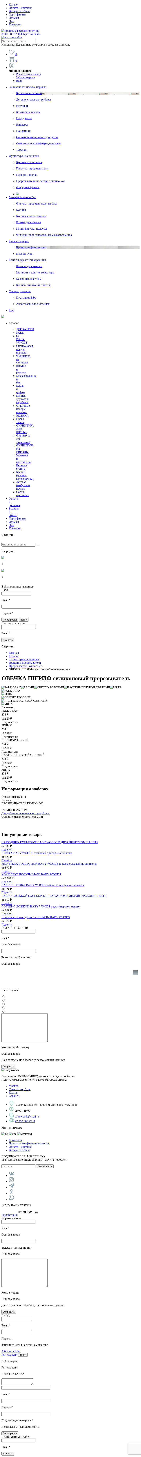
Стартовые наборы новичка (23, 409)
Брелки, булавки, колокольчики (24, 475)
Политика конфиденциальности (29, 1143)
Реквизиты (15, 1140)
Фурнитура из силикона (24, 155)
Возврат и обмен (19, 11)
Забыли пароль (25, 77)
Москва (13, 1085)
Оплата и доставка (20, 7)
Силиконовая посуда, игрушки (28, 87)
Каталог (14, 4)
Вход (19, 80)
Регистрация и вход (28, 74)
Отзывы (14, 17)
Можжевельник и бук (22, 197)
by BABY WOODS (21, 339)
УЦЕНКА (22, 415)
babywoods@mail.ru (27, 1116)
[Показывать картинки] (135, 972)
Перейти (6, 849)
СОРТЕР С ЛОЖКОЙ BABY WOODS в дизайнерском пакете (40, 906)
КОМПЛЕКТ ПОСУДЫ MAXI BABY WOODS (31, 874)
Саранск (14, 1095)
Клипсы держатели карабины (27, 259)
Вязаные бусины (21, 467)
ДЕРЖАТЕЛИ (25, 329)
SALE (20, 332)
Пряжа (20, 418)
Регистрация (9, 1354)
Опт (11, 21)
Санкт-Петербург (19, 1089)
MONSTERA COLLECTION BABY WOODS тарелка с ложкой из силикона (49, 863)
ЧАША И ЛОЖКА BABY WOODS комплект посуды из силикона (42, 885)
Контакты (15, 24)
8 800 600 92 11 (20, 34)
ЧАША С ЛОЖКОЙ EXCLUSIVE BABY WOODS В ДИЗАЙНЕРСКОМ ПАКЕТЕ (53, 895)
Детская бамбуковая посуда (23, 485)
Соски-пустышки (20, 291)
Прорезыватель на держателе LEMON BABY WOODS (35, 917)
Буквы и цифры (19, 241)
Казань (13, 1092)
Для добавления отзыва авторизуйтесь (25, 813)
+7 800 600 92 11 (25, 1121)
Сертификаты (17, 14)
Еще (11, 310)
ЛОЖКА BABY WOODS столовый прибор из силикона (36, 853)
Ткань (20, 422)
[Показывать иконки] (135, 978)
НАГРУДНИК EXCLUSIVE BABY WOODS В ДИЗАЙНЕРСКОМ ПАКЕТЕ (49, 842)
